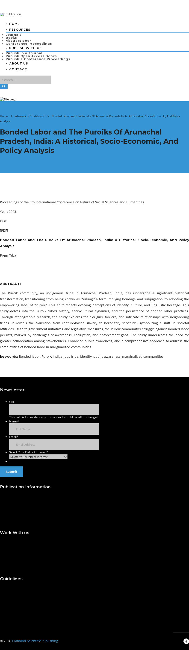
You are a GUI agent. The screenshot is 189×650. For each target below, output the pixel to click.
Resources (19, 29)
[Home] (8, 99)
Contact (18, 69)
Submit (12, 472)
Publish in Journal (14, 507)
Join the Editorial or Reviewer (23, 544)
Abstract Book (19, 40)
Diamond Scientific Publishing (35, 641)
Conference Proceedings (29, 43)
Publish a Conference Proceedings (38, 59)
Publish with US (25, 48)
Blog (3, 599)
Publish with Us (12, 498)
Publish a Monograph (110, 507)
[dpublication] (10, 14)
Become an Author (108, 544)
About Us (18, 63)
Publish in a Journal (24, 53)
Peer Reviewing (12, 562)
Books (11, 37)
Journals (14, 34)
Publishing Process (108, 498)
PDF (4, 230)
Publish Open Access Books (31, 56)
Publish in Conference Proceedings (27, 516)
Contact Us (8, 608)
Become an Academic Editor (22, 553)
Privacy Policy (11, 617)
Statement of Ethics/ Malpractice (118, 553)
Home (14, 24)
